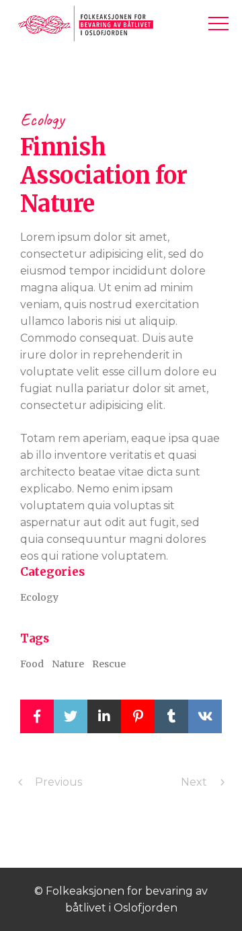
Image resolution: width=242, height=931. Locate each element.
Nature (68, 664)
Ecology (42, 119)
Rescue (109, 664)
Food (32, 664)
